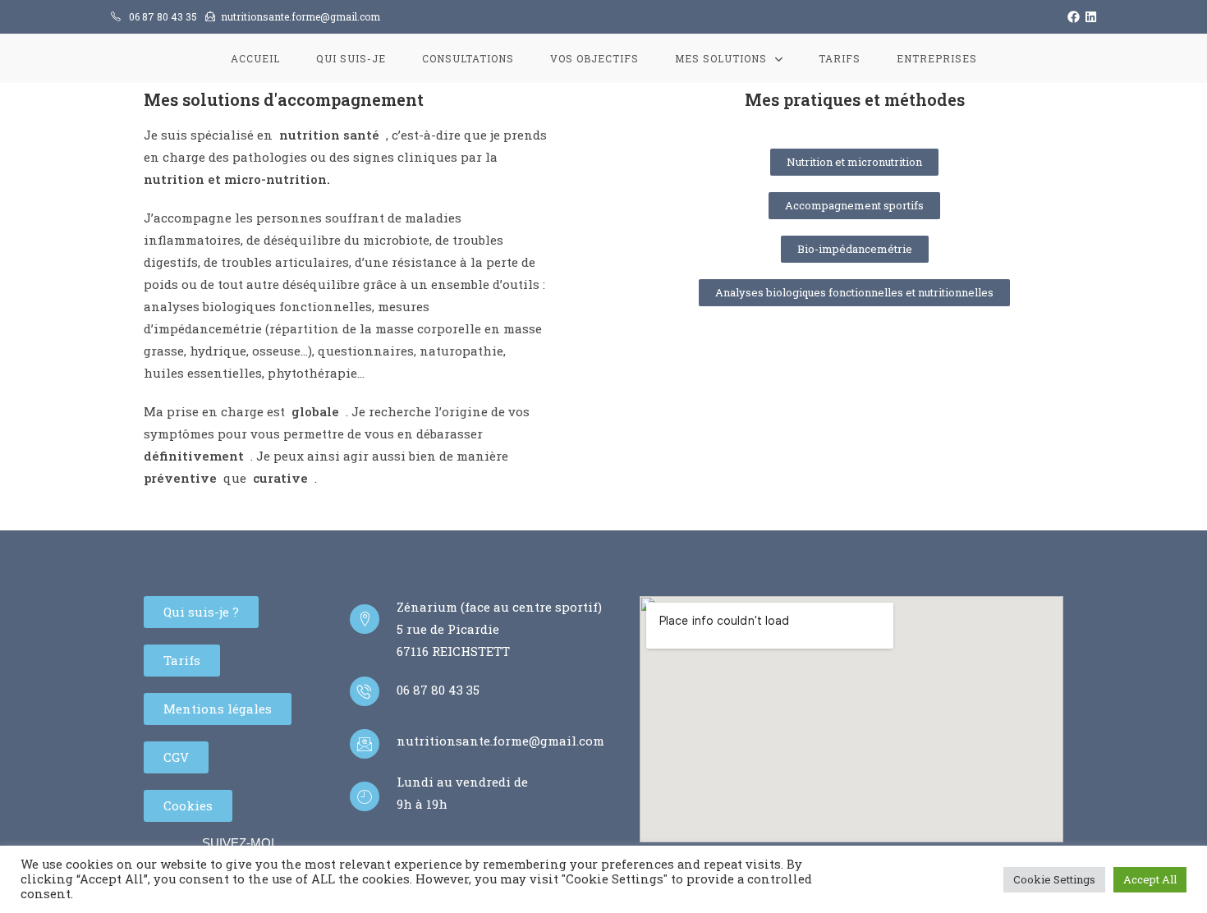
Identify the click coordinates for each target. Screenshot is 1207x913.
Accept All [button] (1150, 879)
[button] (854, 162)
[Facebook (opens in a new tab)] (1071, 16)
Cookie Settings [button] (1054, 879)
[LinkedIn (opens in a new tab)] (1088, 16)
